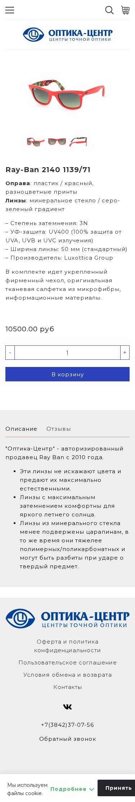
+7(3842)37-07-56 (67, 724)
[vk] (67, 707)
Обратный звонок (67, 738)
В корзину (67, 374)
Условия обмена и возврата (67, 674)
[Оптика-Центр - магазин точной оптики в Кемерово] (68, 34)
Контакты (67, 687)
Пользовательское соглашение (67, 662)
